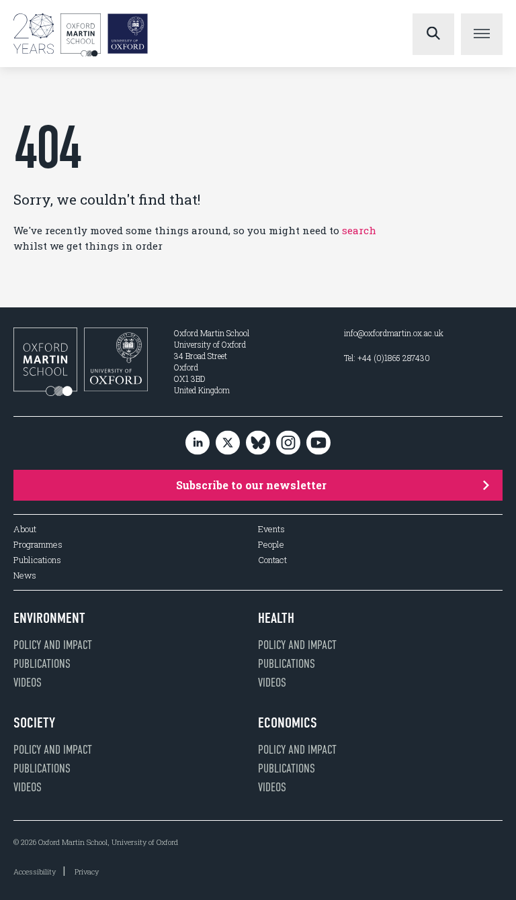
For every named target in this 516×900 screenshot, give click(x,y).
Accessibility (34, 871)
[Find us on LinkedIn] (197, 443)
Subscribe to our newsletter (251, 485)
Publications (37, 560)
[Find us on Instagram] (288, 443)
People (271, 544)
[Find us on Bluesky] (258, 443)
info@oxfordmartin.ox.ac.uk (393, 333)
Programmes (37, 544)
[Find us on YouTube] (318, 443)
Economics (287, 723)
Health (276, 618)
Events (271, 529)
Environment (49, 618)
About (24, 529)
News (24, 575)
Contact (272, 560)
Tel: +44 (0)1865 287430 (387, 357)
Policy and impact (52, 645)
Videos (27, 683)
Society (34, 723)
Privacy (87, 871)
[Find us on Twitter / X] (228, 443)
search (359, 230)
